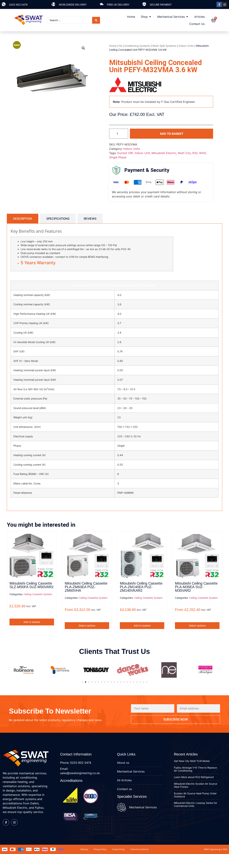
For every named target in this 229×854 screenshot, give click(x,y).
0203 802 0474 (18, 4)
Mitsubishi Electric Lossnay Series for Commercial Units (195, 804)
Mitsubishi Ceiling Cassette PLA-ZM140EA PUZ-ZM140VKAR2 (141, 586)
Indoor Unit (142, 153)
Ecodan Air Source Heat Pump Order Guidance (195, 795)
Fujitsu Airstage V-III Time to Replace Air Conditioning (195, 769)
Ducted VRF (125, 153)
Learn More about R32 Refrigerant (194, 777)
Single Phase (117, 157)
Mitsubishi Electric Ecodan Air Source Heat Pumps (195, 785)
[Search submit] (96, 20)
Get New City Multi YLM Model (191, 760)
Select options (87, 625)
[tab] (22, 218)
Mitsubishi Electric (164, 153)
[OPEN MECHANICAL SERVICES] (187, 17)
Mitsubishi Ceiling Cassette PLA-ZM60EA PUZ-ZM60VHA (86, 586)
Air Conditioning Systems (134, 45)
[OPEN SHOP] (150, 17)
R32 (195, 153)
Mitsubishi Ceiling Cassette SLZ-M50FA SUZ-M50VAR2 (31, 585)
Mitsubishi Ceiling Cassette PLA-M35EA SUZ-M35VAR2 (196, 586)
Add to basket (171, 133)
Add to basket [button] (31, 621)
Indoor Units (186, 45)
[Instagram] (224, 4)
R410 (202, 153)
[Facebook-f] (219, 4)
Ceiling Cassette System (38, 594)
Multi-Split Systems (164, 45)
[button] (83, 48)
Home (113, 45)
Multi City (184, 153)
